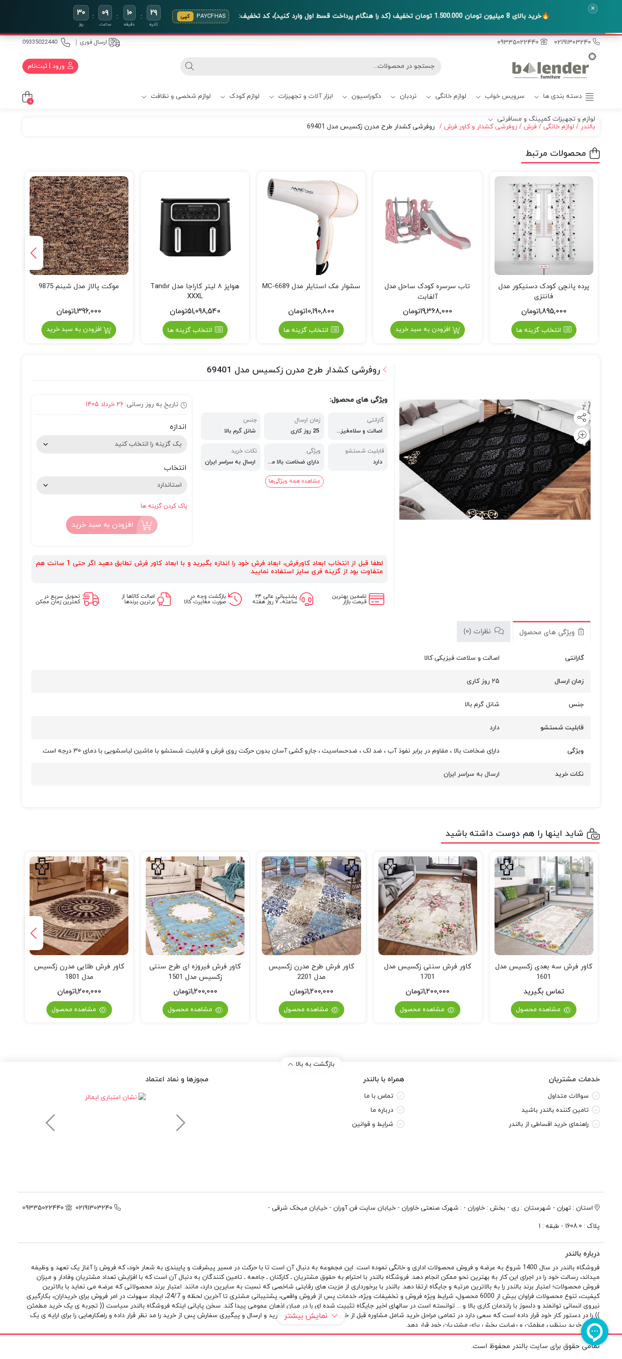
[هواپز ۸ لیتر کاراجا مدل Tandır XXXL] (195, 225)
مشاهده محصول (539, 1009)
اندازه (178, 427)
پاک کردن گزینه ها (164, 506)
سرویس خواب (504, 96)
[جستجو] (189, 66)
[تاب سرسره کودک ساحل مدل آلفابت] (427, 225)
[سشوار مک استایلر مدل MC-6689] (311, 225)
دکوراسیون (365, 96)
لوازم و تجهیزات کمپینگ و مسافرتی (545, 119)
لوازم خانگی (449, 96)
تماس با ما (378, 1096)
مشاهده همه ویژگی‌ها (294, 481)
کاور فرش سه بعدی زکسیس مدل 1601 (543, 972)
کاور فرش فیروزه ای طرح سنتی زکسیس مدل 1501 (195, 972)
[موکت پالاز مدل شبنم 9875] (79, 225)
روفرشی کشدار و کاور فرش (480, 126)
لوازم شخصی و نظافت (180, 96)
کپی (185, 16)
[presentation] (34, 253)
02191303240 (573, 42)
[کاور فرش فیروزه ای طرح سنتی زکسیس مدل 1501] (195, 905)
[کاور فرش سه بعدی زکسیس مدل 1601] (544, 905)
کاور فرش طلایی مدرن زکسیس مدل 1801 (79, 972)
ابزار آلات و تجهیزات (304, 96)
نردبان (407, 96)
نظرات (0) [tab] (478, 631)
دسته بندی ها (561, 96)
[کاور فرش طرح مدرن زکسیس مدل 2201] (311, 905)
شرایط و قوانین (372, 1124)
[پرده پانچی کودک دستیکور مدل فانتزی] (544, 225)
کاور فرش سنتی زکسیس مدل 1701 (427, 972)
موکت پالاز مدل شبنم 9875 (79, 286)
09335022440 (39, 42)
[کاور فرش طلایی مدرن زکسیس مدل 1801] (79, 905)
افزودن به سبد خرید (422, 329)
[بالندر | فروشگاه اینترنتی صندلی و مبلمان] (554, 66)
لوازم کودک (244, 96)
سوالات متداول (568, 1096)
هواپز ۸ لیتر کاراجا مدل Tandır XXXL (195, 292)
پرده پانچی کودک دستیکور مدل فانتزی (544, 292)
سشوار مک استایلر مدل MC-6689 (311, 286)
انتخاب (175, 468)
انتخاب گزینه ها (538, 330)
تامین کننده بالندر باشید (555, 1110)
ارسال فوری (93, 42)
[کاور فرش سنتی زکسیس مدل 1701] (427, 905)
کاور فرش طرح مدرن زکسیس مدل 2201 (311, 972)
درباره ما (382, 1110)
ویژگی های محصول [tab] (548, 632)
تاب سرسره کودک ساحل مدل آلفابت (427, 292)
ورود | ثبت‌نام (47, 66)
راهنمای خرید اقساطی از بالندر (549, 1124)
